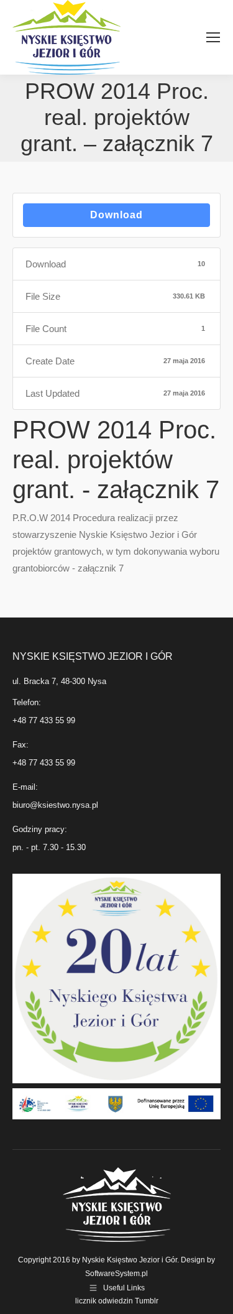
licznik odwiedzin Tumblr (116, 1301)
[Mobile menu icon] (213, 37)
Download (116, 215)
